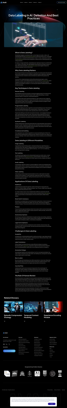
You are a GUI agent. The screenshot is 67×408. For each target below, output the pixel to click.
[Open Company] (41, 2)
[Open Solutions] (27, 2)
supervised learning (19, 59)
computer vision (45, 80)
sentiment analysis (29, 156)
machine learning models (30, 56)
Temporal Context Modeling (31, 316)
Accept (52, 403)
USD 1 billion (47, 193)
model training (26, 245)
